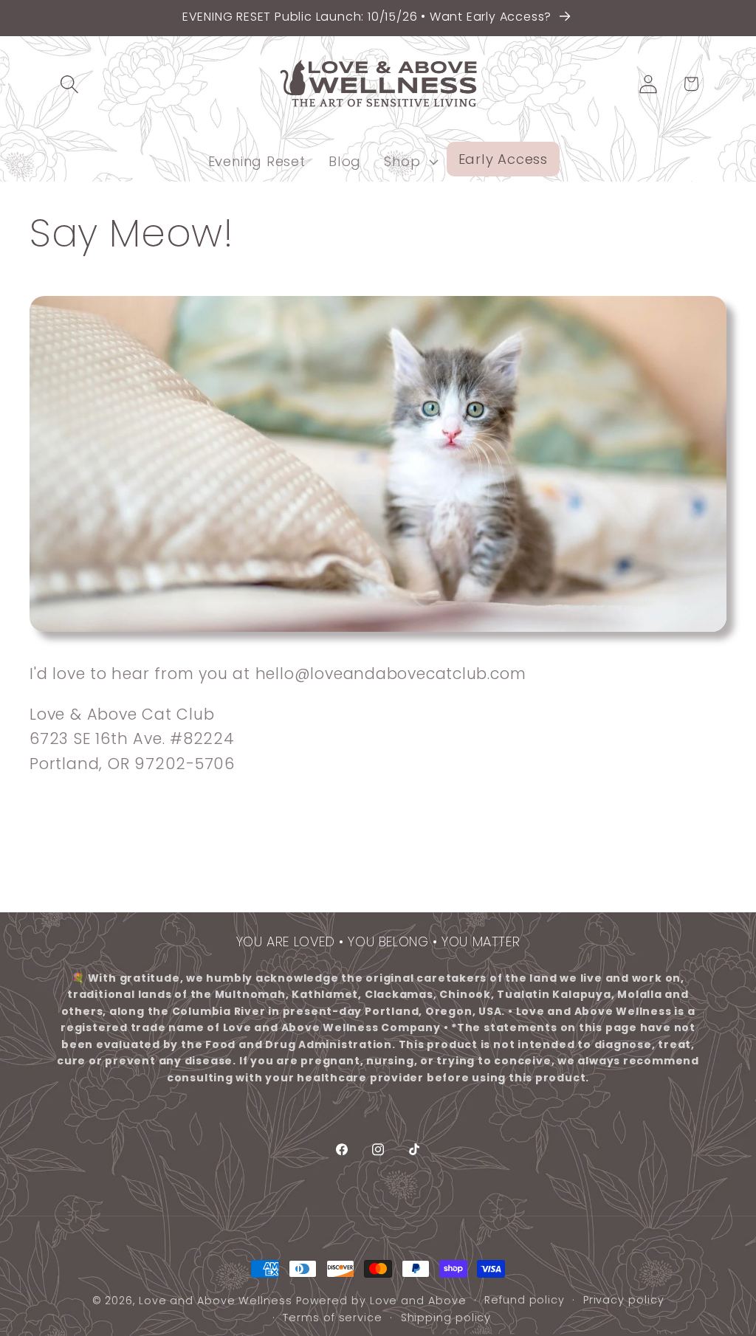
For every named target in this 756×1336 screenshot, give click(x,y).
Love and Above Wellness (215, 1300)
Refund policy (524, 1299)
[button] (69, 84)
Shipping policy (446, 1317)
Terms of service (332, 1317)
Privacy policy (623, 1299)
